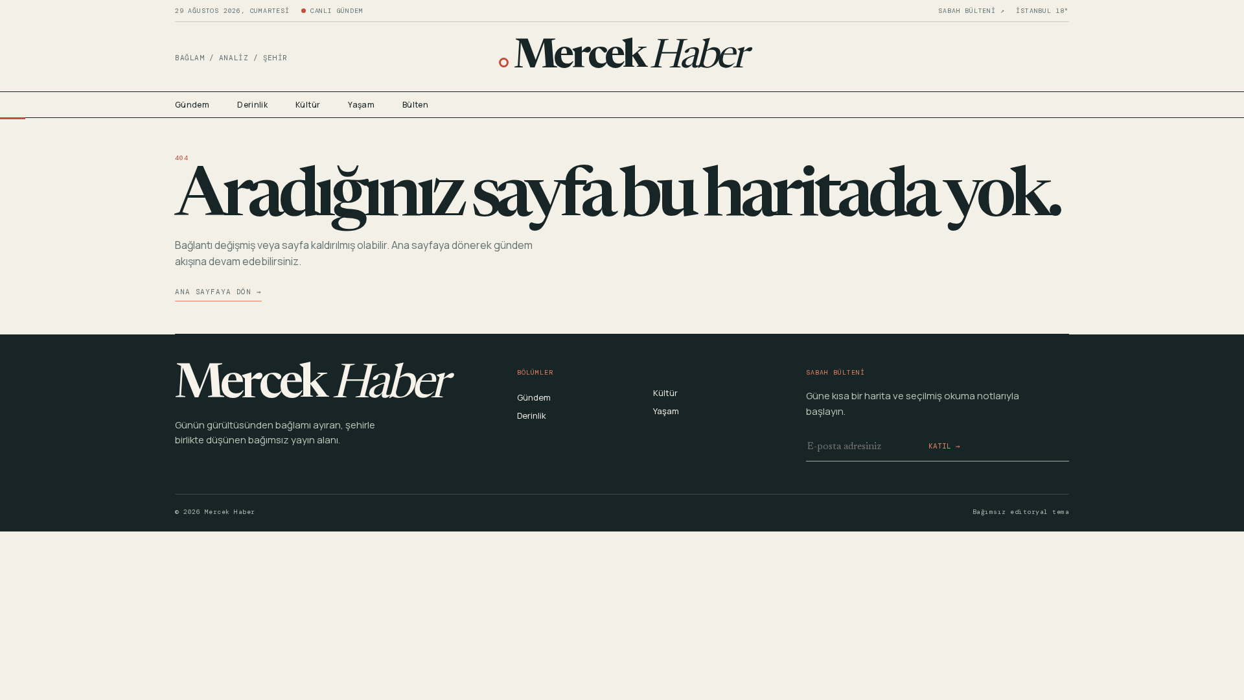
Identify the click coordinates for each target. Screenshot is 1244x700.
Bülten (415, 104)
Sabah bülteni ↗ (971, 11)
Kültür (307, 104)
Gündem (192, 104)
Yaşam (361, 104)
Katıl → (944, 445)
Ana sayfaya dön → (218, 291)
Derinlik (252, 104)
